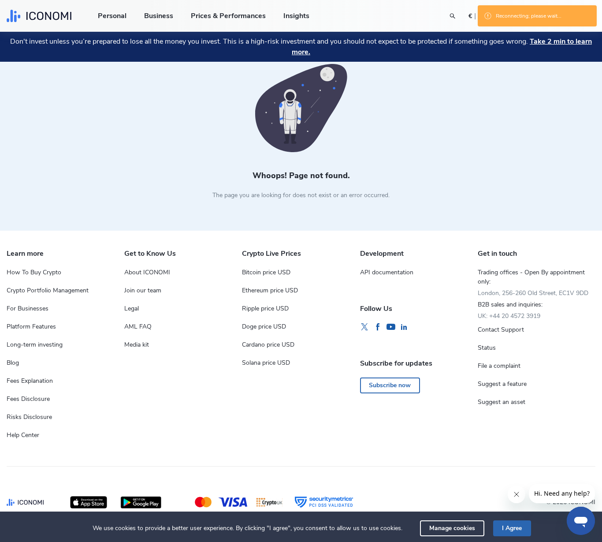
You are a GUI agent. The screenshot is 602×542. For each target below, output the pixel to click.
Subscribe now (390, 385)
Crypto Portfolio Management (48, 290)
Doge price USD (264, 326)
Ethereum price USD (270, 290)
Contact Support (501, 329)
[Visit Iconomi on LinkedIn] (404, 327)
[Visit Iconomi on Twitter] (364, 327)
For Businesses (27, 308)
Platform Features (31, 326)
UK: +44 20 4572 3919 (509, 316)
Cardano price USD (268, 344)
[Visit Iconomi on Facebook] (377, 327)
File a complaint (499, 366)
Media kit (136, 344)
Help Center (23, 435)
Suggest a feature (502, 384)
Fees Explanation (30, 381)
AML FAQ (138, 326)
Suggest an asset (501, 402)
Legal (131, 308)
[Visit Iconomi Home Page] (39, 16)
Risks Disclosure (29, 417)
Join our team (142, 290)
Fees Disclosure (28, 399)
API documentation (386, 272)
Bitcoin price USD (266, 272)
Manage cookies (452, 528)
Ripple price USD (265, 308)
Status (487, 348)
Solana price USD (266, 363)
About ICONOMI (147, 272)
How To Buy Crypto (34, 272)
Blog (13, 363)
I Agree (512, 528)
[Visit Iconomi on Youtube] (390, 327)
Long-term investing (35, 344)
